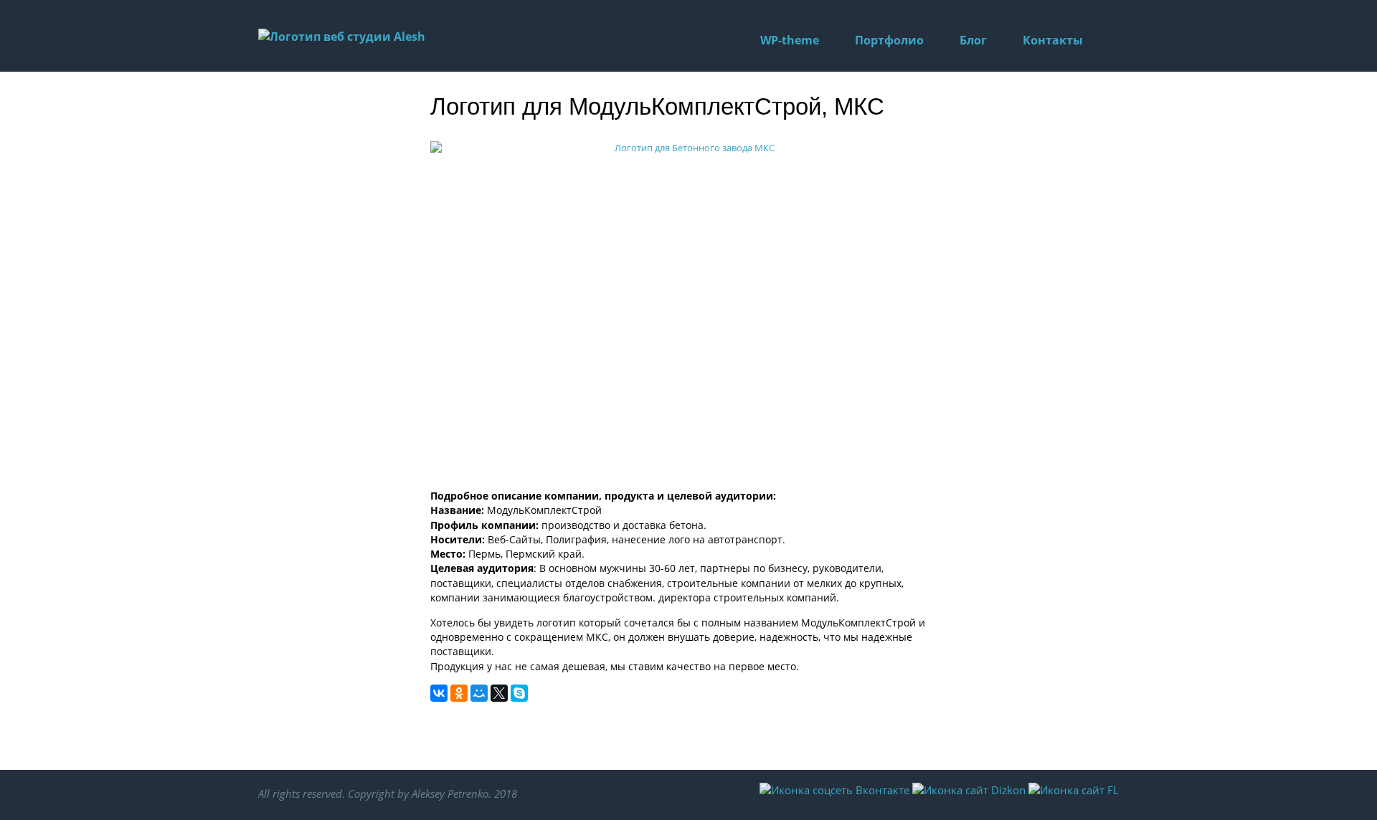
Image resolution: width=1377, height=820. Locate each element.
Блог (973, 40)
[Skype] (519, 693)
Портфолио (889, 40)
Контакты (1053, 40)
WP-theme (789, 40)
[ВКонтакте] (439, 693)
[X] (499, 693)
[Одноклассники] (459, 693)
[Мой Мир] (479, 693)
